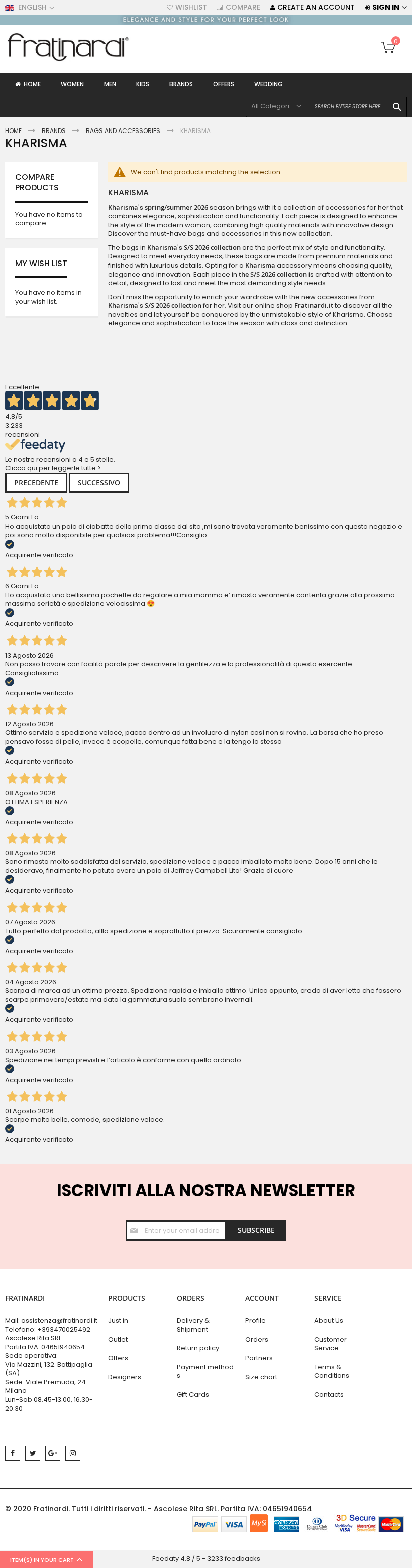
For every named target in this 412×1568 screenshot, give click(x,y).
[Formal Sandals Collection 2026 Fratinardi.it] (206, 22)
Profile (255, 1320)
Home (13, 130)
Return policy (198, 1348)
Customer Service (330, 1344)
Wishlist (191, 7)
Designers (124, 1377)
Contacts (329, 1394)
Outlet (118, 1339)
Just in (118, 1320)
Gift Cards (193, 1394)
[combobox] (326, 107)
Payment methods (205, 1371)
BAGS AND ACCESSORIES (123, 130)
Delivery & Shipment (193, 1325)
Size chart (261, 1377)
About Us (328, 1320)
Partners (259, 1358)
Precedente (36, 482)
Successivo (99, 482)
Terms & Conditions (331, 1371)
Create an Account (316, 7)
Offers (118, 1358)
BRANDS (54, 130)
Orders (256, 1339)
